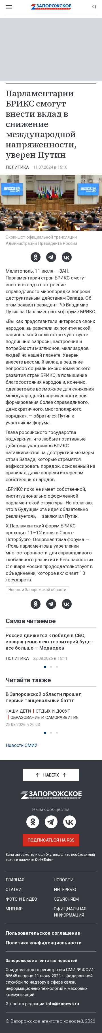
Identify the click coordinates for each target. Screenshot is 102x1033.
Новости (63, 879)
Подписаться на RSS (51, 840)
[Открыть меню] (9, 7)
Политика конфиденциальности (44, 943)
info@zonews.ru (62, 1003)
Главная (15, 879)
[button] (45, 667)
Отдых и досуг (53, 710)
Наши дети (18, 710)
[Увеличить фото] (51, 202)
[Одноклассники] (36, 257)
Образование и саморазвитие (44, 717)
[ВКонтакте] (67, 257)
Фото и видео (21, 899)
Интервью (65, 889)
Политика (17, 167)
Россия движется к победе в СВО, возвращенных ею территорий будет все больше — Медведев (50, 642)
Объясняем (66, 899)
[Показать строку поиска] (94, 6)
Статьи (14, 889)
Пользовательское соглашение (43, 933)
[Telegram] (51, 257)
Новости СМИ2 (21, 745)
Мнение (14, 908)
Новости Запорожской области (37, 589)
